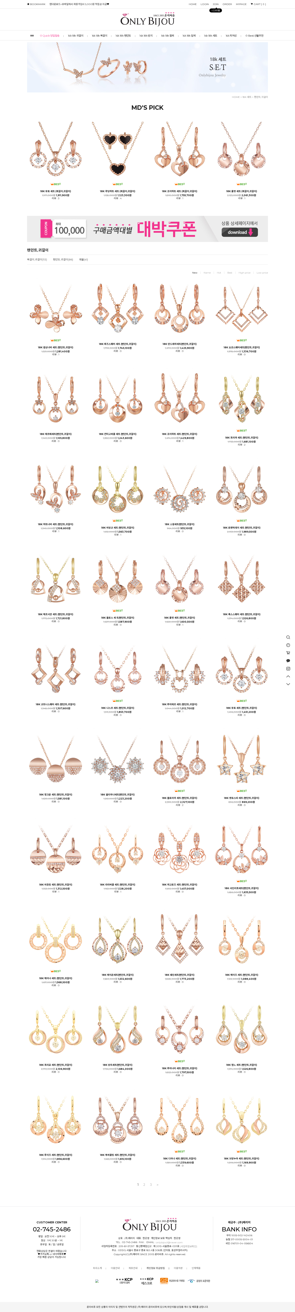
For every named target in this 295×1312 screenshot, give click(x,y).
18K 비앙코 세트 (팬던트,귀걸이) (117, 527)
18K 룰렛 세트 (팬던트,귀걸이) (179, 617)
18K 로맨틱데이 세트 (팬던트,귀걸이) (241, 527)
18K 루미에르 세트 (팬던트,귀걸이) (179, 704)
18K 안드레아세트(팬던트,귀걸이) (180, 344)
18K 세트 (246, 96)
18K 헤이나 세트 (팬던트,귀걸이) (55, 978)
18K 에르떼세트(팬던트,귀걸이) (56, 434)
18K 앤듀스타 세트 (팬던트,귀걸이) (241, 798)
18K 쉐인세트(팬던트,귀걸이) (179, 975)
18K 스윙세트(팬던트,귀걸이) (179, 524)
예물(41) (83, 259)
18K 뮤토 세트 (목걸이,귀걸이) (55, 191)
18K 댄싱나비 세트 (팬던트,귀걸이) (55, 347)
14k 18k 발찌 (189, 35)
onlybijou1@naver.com (169, 1242)
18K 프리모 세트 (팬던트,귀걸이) (55, 1065)
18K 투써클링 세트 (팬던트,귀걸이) (117, 1155)
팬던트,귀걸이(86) (63, 259)
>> (157, 1184)
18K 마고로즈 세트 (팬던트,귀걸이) (179, 884)
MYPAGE (241, 4)
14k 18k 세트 (210, 35)
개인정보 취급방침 (155, 1268)
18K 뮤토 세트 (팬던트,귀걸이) (241, 708)
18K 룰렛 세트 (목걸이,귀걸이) (241, 191)
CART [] (259, 4)
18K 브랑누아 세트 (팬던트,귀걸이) (241, 1158)
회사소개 (97, 1268)
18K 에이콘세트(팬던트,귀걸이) (118, 975)
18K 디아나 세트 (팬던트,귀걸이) (179, 1158)
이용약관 (178, 1268)
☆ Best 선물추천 (254, 35)
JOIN (215, 5)
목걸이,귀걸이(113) (37, 259)
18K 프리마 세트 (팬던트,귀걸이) (241, 437)
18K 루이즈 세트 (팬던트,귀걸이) (55, 1155)
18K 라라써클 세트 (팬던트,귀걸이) (117, 884)
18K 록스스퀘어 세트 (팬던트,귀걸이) (241, 614)
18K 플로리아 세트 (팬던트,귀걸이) (179, 798)
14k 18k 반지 (146, 35)
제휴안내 (133, 1268)
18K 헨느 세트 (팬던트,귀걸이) (241, 1065)
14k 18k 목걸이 (99, 35)
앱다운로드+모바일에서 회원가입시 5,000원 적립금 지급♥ (79, 4)
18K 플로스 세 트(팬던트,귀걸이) (117, 617)
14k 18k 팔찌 (167, 35)
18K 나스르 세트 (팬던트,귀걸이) (117, 708)
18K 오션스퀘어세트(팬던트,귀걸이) (242, 347)
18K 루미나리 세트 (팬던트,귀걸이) (179, 1068)
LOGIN (205, 4)
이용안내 (115, 1268)
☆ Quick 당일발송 (50, 35)
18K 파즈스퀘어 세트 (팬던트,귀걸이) (117, 344)
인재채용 (196, 1268)
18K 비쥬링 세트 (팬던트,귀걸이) (55, 884)
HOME (193, 4)
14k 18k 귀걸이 (75, 35)
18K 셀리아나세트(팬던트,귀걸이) (118, 794)
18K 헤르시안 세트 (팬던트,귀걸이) (55, 614)
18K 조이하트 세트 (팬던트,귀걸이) (179, 434)
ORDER (227, 4)
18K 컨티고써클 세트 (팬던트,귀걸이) (117, 434)
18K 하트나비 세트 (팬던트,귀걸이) (55, 524)
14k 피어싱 (231, 35)
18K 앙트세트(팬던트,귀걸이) (117, 1065)
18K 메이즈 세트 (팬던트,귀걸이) (241, 975)
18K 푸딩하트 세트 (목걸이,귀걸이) (117, 191)
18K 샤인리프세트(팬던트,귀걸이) (242, 888)
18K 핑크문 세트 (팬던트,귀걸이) (55, 794)
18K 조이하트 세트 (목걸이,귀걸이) (179, 191)
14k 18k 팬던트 (123, 35)
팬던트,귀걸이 (261, 96)
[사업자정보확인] (188, 1246)
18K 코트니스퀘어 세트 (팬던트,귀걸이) (55, 704)
